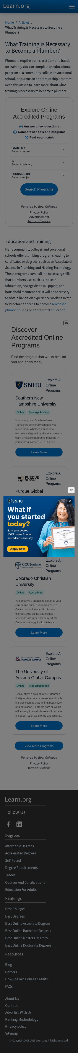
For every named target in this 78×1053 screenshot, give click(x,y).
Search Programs (39, 1044)
